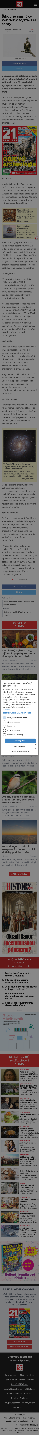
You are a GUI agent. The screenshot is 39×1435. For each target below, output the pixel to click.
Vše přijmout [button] (20, 741)
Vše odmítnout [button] (20, 746)
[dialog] (19, 717)
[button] (19, 713)
